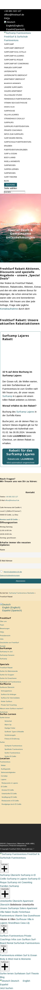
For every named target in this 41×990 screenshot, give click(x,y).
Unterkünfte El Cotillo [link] (9, 793)
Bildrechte (21, 843)
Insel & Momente (12, 161)
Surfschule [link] (4, 712)
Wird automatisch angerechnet (20, 463)
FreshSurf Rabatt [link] (6, 668)
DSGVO (3, 843)
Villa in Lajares (11, 115)
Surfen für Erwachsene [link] (8, 678)
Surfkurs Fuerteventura (16, 126)
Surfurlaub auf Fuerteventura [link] (10, 682)
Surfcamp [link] (3, 659)
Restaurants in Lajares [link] (10, 783)
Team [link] (2, 625)
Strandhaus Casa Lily (14, 119)
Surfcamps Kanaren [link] (7, 655)
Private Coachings (13, 130)
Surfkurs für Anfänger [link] (8, 694)
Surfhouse (9, 111)
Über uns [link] (3, 621)
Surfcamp (9, 44)
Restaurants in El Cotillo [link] (10, 801)
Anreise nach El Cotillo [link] (9, 519)
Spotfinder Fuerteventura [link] (14, 749)
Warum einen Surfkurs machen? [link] (11, 708)
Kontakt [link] (2, 646)
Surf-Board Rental (13, 138)
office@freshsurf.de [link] (12, 500)
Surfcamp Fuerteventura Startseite (21, 593)
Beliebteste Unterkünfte (12, 83)
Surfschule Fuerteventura (17, 142)
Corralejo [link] (4, 776)
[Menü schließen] (1, 862)
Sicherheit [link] (8, 721)
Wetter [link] (3, 765)
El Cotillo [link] (4, 786)
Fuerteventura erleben (15, 150)
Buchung (10, 185)
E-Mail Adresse (6, 561)
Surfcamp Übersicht (14, 48)
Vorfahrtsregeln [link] (10, 735)
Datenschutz (11, 843)
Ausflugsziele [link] (5, 769)
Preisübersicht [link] (5, 635)
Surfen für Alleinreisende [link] (9, 671)
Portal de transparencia (17, 845)
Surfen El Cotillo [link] (10, 756)
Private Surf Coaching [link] (9, 705)
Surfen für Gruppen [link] (7, 675)
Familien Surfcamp (13, 67)
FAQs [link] (2, 632)
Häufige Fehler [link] (10, 728)
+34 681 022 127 (12, 11)
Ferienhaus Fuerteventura (17, 99)
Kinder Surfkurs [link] (6, 701)
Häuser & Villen (9, 107)
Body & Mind (9, 157)
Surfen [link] (2, 742)
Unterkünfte (10, 71)
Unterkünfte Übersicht (15, 75)
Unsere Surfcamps (13, 87)
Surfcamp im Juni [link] (6, 651)
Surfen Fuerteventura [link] (12, 753)
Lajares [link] (3, 779)
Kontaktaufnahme (9, 309)
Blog (6, 181)
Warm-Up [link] (8, 725)
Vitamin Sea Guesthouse (15, 103)
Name (2, 550)
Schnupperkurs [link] (6, 691)
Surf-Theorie (10, 177)
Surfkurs (9, 122)
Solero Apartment (13, 91)
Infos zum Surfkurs (13, 134)
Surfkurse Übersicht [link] (7, 687)
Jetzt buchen (6, 988)
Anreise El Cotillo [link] (8, 790)
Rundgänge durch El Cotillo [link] (11, 804)
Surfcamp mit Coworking (16, 64)
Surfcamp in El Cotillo (15, 52)
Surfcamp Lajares (25, 411)
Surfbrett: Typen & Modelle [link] (14, 732)
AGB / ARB (30, 843)
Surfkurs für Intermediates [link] (10, 698)
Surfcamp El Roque (13, 60)
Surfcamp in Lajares (14, 56)
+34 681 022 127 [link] (11, 497)
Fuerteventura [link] (5, 762)
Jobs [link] (1, 639)
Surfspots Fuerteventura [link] (13, 746)
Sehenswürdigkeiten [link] (8, 772)
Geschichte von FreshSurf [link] (9, 642)
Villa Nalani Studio (13, 95)
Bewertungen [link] (5, 628)
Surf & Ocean (10, 154)
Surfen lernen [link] (5, 717)
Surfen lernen (11, 169)
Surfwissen (9, 165)
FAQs (7, 18)
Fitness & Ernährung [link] (12, 739)
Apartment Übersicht (14, 79)
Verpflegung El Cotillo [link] (9, 797)
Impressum (4, 845)
